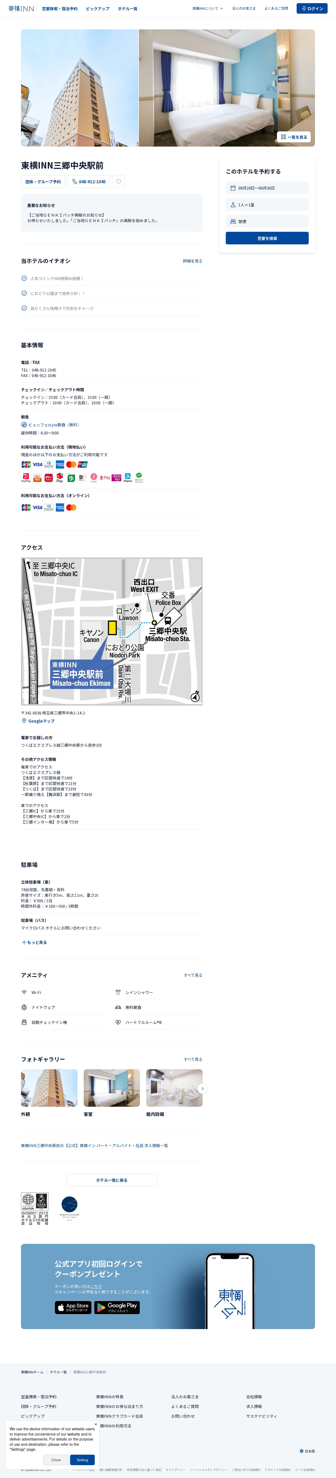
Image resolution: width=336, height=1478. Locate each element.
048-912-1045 (92, 181)
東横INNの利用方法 (113, 1425)
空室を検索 (267, 238)
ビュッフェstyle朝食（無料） (54, 424)
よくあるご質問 (276, 8)
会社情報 (254, 1396)
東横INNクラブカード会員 (119, 1416)
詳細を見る (193, 261)
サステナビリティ (261, 1416)
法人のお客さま (244, 8)
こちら (96, 1286)
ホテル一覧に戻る (112, 1180)
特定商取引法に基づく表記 (144, 1470)
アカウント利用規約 (278, 1470)
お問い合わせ (183, 1416)
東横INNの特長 (109, 1396)
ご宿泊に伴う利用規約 (246, 1470)
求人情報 (254, 1406)
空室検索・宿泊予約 (59, 8)
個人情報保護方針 (111, 1470)
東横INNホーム (32, 1372)
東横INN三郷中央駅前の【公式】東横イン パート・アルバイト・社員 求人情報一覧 (94, 1145)
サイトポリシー (176, 1470)
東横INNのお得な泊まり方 (119, 1406)
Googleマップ (41, 721)
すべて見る (193, 975)
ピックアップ (97, 8)
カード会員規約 (305, 1470)
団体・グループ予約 (43, 181)
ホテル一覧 (128, 8)
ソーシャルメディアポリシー (208, 1470)
